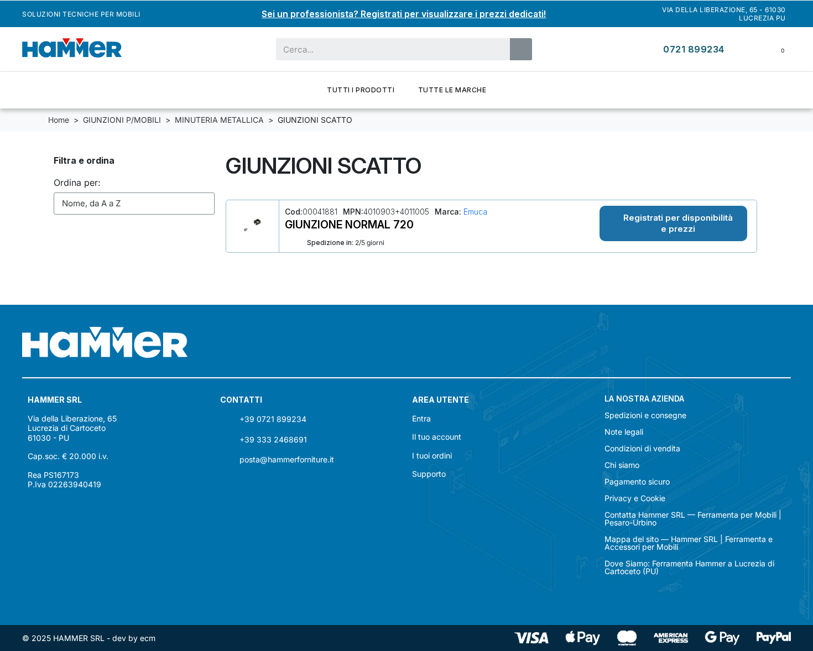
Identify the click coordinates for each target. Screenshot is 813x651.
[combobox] (386, 49)
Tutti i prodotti (360, 90)
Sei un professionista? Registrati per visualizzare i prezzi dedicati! (404, 13)
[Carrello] (774, 49)
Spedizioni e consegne (645, 415)
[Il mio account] (748, 49)
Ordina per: (77, 182)
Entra (421, 418)
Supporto (429, 473)
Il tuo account (436, 436)
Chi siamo (621, 465)
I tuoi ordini (432, 455)
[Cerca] (521, 49)
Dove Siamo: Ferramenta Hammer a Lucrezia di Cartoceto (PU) (689, 567)
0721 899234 (694, 49)
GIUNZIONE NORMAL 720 (349, 224)
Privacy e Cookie (634, 498)
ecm (147, 638)
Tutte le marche (452, 90)
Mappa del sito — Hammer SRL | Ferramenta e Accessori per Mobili (688, 543)
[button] (674, 223)
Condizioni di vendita (642, 448)
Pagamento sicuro (637, 482)
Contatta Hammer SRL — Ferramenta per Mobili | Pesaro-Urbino (692, 519)
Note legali (623, 432)
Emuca (474, 211)
